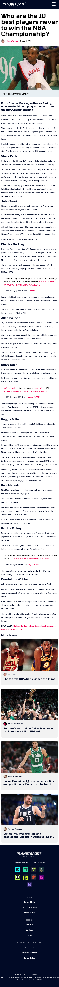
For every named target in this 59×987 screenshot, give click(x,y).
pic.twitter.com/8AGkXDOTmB (33, 391)
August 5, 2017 (33, 565)
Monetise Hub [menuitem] (29, 913)
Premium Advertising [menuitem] (29, 907)
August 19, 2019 (34, 397)
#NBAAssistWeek (11, 391)
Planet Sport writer (15, 724)
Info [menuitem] (29, 920)
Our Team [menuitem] (29, 930)
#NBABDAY (9, 285)
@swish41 (38, 388)
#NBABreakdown (46, 282)
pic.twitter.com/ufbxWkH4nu (36, 558)
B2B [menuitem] (29, 897)
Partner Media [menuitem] (29, 902)
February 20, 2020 (35, 291)
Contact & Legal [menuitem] (29, 942)
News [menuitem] (29, 935)
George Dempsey (15, 776)
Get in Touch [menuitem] (29, 947)
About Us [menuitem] (29, 925)
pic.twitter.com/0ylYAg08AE (27, 285)
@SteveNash (9, 388)
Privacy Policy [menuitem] (29, 958)
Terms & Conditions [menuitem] (29, 953)
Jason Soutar (12, 41)
